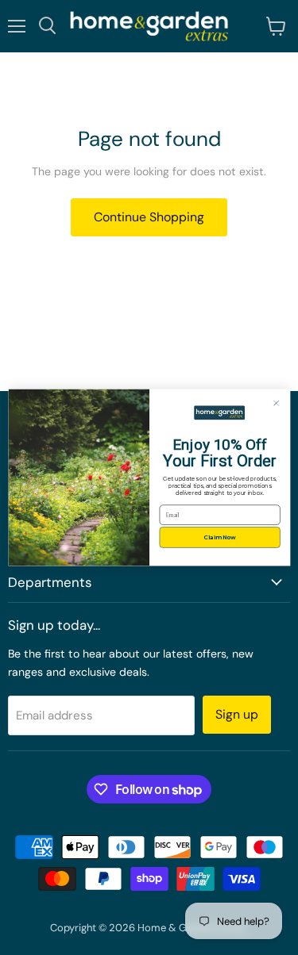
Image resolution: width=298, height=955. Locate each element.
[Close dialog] (276, 403)
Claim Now (219, 537)
